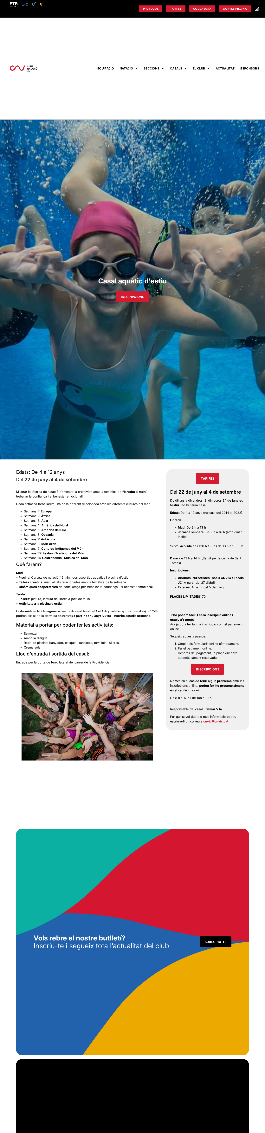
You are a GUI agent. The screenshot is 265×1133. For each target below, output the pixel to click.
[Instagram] (257, 8)
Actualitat (225, 68)
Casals (176, 68)
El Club (199, 68)
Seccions (151, 68)
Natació (126, 68)
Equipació (105, 68)
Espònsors (249, 68)
